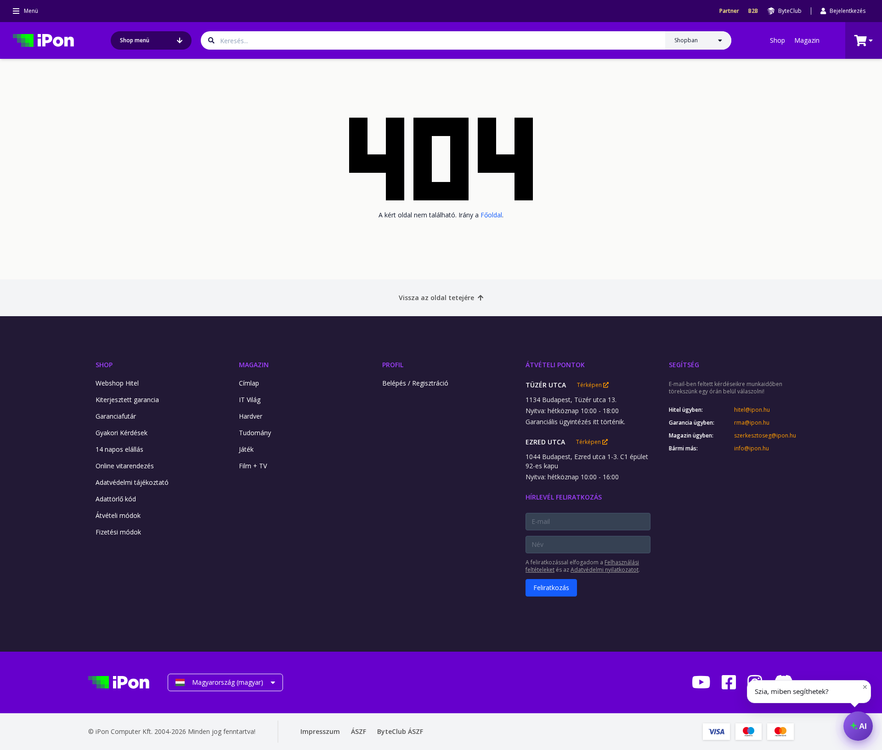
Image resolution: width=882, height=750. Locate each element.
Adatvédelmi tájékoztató (132, 482)
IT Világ (249, 399)
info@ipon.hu (751, 448)
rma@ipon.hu (751, 422)
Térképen (590, 385)
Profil (392, 364)
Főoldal (491, 214)
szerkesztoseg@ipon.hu (764, 435)
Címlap (249, 383)
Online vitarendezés (125, 465)
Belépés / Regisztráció (415, 383)
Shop (777, 40)
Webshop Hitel (117, 383)
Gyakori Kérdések (121, 432)
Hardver (250, 416)
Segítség (684, 364)
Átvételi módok (118, 515)
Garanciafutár (116, 416)
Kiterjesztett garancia (127, 399)
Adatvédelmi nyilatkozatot (605, 570)
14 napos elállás (119, 449)
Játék (246, 449)
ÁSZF (358, 731)
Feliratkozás (551, 587)
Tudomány (255, 432)
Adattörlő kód (116, 498)
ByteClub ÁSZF (400, 731)
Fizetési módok (118, 532)
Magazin (807, 40)
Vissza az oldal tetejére (436, 297)
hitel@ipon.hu (752, 410)
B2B (753, 11)
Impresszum (320, 731)
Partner (729, 11)
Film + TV (253, 465)
